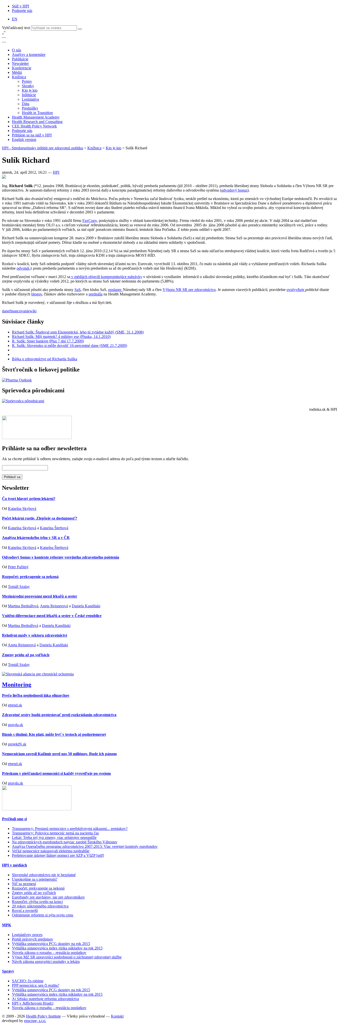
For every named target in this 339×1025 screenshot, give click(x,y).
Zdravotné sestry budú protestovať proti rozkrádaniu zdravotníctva (59, 715)
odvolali (23, 268)
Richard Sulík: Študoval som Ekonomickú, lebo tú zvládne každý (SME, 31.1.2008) (78, 332)
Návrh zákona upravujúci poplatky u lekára (46, 961)
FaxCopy (89, 220)
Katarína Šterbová (54, 528)
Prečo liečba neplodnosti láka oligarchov (35, 695)
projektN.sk (17, 744)
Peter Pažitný (18, 567)
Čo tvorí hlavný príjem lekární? (28, 498)
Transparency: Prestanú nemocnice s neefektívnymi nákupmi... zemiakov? (70, 828)
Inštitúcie (29, 95)
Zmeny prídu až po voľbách (25, 655)
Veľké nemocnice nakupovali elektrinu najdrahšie (50, 851)
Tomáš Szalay (19, 586)
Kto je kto (29, 90)
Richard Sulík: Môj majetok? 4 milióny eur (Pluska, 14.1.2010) (61, 336)
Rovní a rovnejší (25, 910)
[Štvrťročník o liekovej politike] (17, 380)
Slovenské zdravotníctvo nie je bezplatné (44, 875)
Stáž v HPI (20, 6)
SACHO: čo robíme (27, 981)
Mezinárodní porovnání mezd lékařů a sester (39, 596)
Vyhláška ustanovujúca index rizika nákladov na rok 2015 (57, 948)
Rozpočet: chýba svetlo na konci (37, 902)
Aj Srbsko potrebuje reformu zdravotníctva (45, 999)
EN (14, 19)
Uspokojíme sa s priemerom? (34, 879)
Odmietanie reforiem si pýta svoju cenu (42, 915)
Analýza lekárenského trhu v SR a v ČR (36, 537)
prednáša (95, 294)
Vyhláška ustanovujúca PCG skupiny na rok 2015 (51, 944)
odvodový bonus (234, 190)
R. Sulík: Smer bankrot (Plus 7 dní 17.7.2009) (48, 341)
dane (5, 311)
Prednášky (30, 108)
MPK (6, 925)
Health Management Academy (36, 117)
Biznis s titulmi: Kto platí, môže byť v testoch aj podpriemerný (54, 734)
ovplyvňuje (296, 289)
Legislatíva (30, 99)
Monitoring (16, 684)
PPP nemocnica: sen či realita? (35, 985)
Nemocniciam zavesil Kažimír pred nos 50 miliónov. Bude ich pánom (59, 754)
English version (24, 139)
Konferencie (21, 68)
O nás (16, 50)
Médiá (17, 72)
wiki (33, 311)
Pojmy (27, 81)
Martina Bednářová (23, 606)
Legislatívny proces (27, 935)
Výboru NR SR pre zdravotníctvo (189, 289)
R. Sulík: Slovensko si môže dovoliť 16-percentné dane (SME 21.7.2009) (69, 345)
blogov (36, 294)
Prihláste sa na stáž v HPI (32, 135)
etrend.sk (15, 705)
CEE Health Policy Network (34, 126)
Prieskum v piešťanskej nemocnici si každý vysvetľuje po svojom (56, 773)
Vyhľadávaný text (16, 28)
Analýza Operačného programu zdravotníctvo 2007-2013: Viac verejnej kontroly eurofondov (85, 846)
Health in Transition (37, 113)
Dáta (25, 104)
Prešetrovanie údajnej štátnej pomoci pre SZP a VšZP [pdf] (58, 855)
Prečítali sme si (14, 819)
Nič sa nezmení (24, 884)
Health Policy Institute (43, 1016)
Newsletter (20, 63)
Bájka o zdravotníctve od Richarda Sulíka (44, 359)
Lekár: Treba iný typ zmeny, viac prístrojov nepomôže (54, 837)
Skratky (28, 86)
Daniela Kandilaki (86, 606)
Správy (8, 971)
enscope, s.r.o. (35, 1021)
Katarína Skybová (22, 508)
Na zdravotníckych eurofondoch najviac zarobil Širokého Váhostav (64, 842)
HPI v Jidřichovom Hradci (32, 1003)
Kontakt (117, 1016)
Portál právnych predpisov (32, 939)
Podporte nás (22, 10)
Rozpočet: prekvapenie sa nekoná (30, 576)
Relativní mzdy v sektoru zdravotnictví (34, 635)
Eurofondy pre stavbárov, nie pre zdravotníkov (48, 897)
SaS (77, 289)
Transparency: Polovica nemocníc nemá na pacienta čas (55, 833)
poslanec (115, 289)
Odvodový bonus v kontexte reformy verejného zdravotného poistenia (60, 557)
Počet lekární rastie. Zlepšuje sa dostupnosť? (39, 518)
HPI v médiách (14, 865)
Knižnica (19, 77)
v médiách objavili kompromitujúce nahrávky (106, 277)
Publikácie (20, 59)
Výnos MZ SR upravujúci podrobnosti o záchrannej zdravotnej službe (67, 957)
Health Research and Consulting (37, 122)
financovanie (19, 311)
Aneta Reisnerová (54, 606)
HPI (56, 172)
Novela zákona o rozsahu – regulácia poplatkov (49, 952)
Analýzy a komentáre (28, 54)
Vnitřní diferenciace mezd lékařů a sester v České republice (52, 616)
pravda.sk (15, 725)
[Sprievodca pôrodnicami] (23, 401)
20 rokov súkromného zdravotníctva (40, 906)
